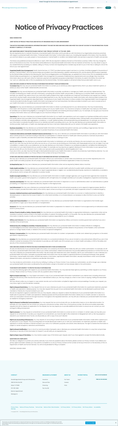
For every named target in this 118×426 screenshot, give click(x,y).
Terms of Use (38, 407)
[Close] (115, 422)
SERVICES (77, 7)
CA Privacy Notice (65, 407)
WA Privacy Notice (87, 407)
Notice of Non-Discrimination (51, 407)
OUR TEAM (71, 7)
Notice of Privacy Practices (27, 407)
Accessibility (97, 407)
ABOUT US (99, 7)
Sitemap (13, 409)
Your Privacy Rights (90, 422)
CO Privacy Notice (76, 407)
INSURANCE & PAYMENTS (88, 7)
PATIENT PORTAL (83, 375)
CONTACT (14, 375)
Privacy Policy (14, 407)
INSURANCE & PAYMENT (49, 375)
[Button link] (115, 8)
